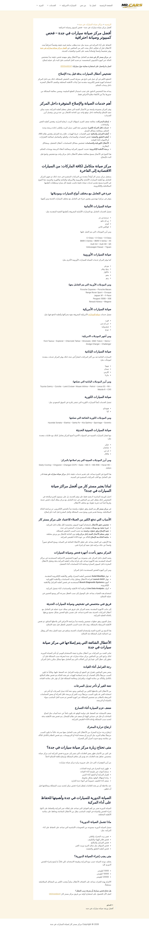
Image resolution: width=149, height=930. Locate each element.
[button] (61, 5)
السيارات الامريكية (69, 5)
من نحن (83, 5)
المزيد (41, 5)
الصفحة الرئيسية (106, 5)
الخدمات (52, 5)
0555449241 (66, 66)
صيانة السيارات (94, 314)
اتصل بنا (93, 5)
